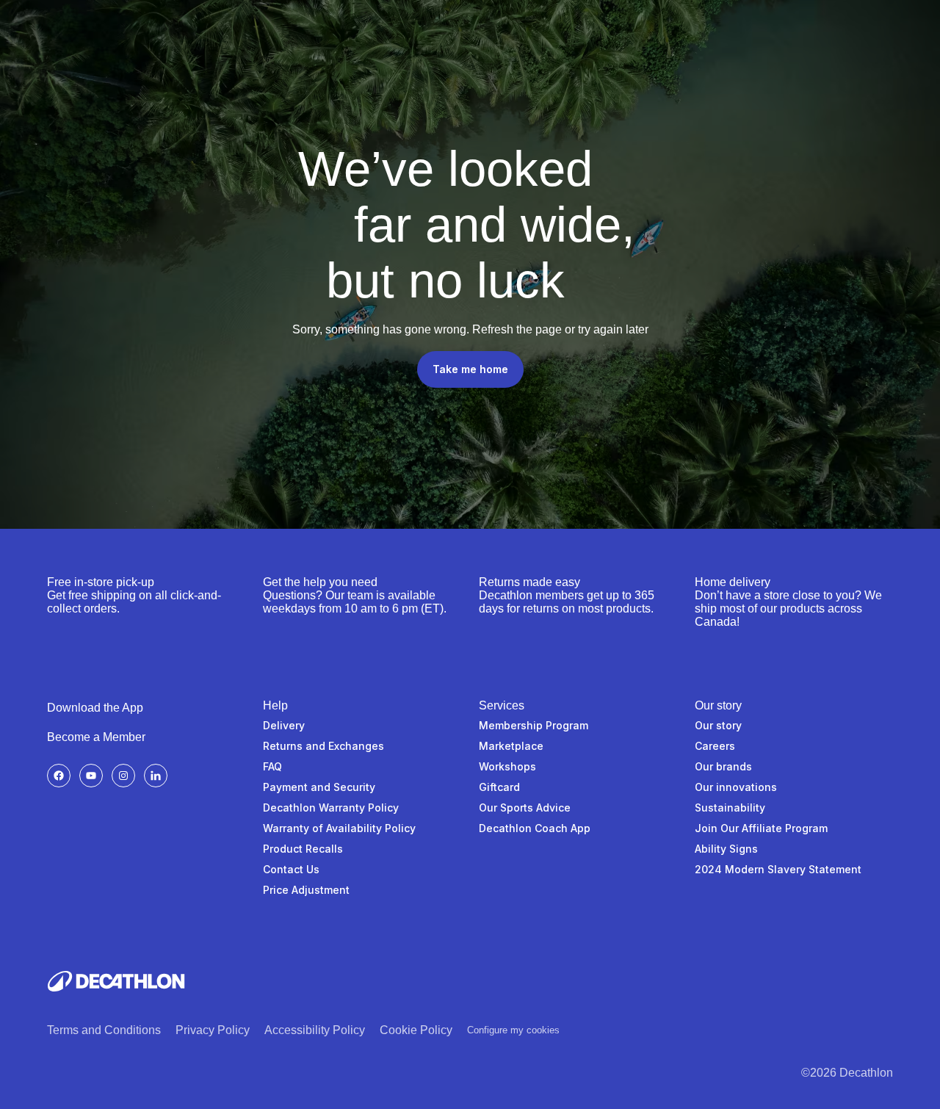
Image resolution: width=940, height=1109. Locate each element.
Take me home (470, 369)
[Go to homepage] (116, 981)
